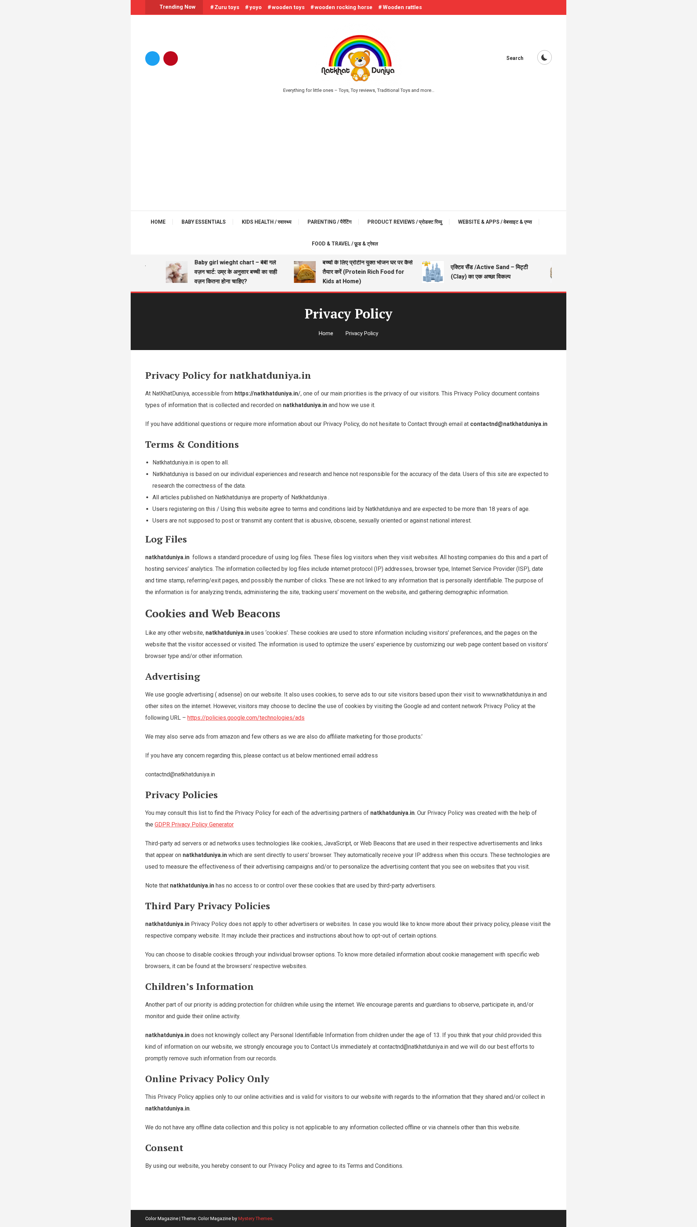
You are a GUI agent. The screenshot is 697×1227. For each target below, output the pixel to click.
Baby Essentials (204, 222)
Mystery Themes (255, 1218)
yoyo (255, 7)
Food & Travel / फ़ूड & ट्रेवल (345, 244)
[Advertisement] (348, 149)
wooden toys (288, 7)
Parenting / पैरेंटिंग (329, 222)
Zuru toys (227, 7)
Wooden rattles (402, 7)
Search (514, 58)
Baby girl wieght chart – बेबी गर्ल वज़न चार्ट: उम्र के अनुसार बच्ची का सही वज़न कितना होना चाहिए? (224, 272)
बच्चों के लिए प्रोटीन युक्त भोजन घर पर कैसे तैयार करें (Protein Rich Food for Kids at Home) (356, 272)
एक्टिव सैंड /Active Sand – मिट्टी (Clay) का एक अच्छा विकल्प (478, 272)
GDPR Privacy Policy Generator (194, 824)
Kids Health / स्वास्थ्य (267, 222)
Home (158, 222)
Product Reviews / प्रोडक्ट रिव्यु (404, 222)
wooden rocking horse (343, 7)
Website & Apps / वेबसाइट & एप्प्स (495, 222)
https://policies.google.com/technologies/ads (246, 717)
